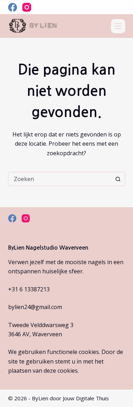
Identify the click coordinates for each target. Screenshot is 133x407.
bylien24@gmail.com (35, 307)
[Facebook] (12, 7)
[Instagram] (26, 7)
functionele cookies (73, 352)
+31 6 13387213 (29, 289)
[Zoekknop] (118, 179)
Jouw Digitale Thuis (86, 398)
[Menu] (118, 26)
